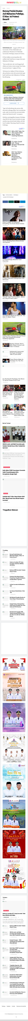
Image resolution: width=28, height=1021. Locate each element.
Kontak (13, 1006)
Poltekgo (16, 194)
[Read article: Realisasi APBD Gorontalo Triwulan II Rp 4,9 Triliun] (6, 571)
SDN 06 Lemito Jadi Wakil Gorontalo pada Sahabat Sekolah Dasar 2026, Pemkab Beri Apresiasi (14, 446)
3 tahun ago (13, 600)
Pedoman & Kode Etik (21, 1006)
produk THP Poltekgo (8, 197)
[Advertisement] (14, 179)
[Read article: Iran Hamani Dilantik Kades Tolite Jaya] (6, 592)
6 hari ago (12, 618)
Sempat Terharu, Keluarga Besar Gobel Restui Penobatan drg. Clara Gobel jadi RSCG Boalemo (17, 605)
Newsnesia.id (11, 1014)
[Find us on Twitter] (16, 1017)
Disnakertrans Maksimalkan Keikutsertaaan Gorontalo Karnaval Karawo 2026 (16, 976)
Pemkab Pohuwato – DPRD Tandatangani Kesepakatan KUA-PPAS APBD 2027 (17, 942)
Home (4, 8)
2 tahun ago (13, 587)
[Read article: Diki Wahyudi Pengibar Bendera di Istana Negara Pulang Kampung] (6, 599)
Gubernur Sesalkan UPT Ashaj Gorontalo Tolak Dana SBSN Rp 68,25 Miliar (16, 564)
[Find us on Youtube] (14, 1017)
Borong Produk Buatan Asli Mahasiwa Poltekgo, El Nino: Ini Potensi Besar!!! (17, 556)
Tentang (3, 1006)
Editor (5, 22)
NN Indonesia (6, 917)
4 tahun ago (13, 559)
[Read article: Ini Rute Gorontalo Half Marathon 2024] (6, 586)
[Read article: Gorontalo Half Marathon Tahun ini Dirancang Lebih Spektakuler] (6, 993)
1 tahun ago (13, 608)
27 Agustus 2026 (6, 476)
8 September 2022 (13, 22)
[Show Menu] (1, 2)
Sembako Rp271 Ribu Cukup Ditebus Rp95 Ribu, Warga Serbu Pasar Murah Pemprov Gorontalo (14, 498)
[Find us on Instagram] (12, 1017)
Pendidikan (6, 441)
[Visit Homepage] (14, 2)
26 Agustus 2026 (13, 995)
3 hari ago (12, 581)
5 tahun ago (13, 594)
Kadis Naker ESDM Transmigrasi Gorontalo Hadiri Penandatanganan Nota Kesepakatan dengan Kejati (14, 472)
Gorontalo (6, 467)
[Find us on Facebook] (10, 1017)
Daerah (8, 8)
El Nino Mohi (9, 194)
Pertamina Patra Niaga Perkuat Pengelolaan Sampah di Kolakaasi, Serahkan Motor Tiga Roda (17, 578)
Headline (6, 910)
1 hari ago (12, 573)
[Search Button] (26, 2)
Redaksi (8, 1006)
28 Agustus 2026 (13, 917)
